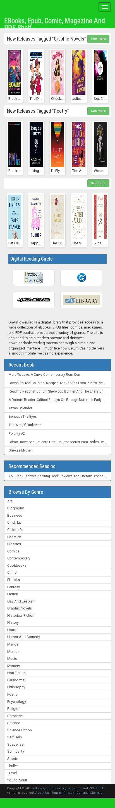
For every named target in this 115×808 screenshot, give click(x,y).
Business (14, 515)
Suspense (15, 744)
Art (9, 501)
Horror (12, 630)
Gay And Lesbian (21, 601)
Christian (14, 537)
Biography (15, 508)
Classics (14, 544)
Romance (15, 716)
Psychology (16, 702)
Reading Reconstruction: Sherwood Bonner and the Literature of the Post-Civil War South (60, 391)
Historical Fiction (20, 615)
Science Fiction (19, 730)
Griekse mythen (21, 450)
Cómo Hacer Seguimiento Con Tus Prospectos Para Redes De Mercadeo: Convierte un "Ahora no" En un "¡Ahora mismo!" (60, 442)
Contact (82, 793)
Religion (13, 709)
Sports (12, 759)
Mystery (13, 666)
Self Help (14, 737)
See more (98, 39)
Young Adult (17, 780)
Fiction (12, 594)
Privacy (68, 793)
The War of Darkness (25, 425)
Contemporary (18, 558)
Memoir (13, 651)
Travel (12, 773)
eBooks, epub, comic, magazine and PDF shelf (54, 22)
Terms (56, 793)
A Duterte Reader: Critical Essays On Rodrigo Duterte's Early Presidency (60, 400)
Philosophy (16, 687)
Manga (12, 644)
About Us (42, 793)
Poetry (12, 694)
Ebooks (13, 580)
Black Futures (19, 171)
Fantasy (13, 587)
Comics (13, 551)
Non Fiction (16, 673)
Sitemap (96, 793)
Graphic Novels (19, 608)
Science (13, 723)
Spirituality (15, 751)
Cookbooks (17, 565)
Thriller (12, 766)
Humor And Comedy (23, 637)
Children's (15, 530)
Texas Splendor (20, 408)
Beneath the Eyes (23, 417)
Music (12, 658)
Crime (11, 572)
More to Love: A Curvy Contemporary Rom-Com (45, 375)
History (13, 622)
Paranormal (16, 680)
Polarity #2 (17, 434)
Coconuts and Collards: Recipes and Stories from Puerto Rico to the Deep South (60, 383)
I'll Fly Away (60, 171)
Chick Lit (14, 522)
